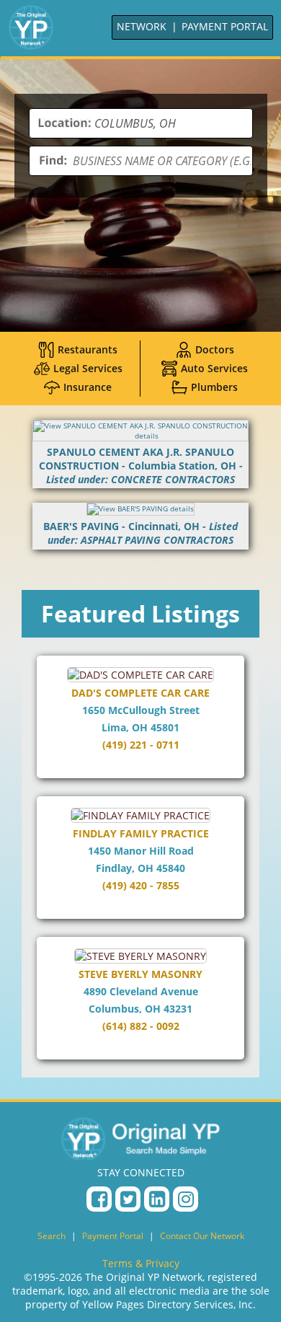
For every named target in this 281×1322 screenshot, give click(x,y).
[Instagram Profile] (185, 1199)
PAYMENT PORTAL (225, 26)
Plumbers (214, 387)
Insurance (87, 387)
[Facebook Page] (99, 1199)
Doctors (214, 349)
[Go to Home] (31, 27)
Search (51, 1236)
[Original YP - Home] (140, 1138)
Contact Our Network (202, 1236)
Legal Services (87, 368)
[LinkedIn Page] (156, 1199)
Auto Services (214, 368)
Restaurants (87, 349)
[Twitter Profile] (127, 1199)
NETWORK (141, 26)
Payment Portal (112, 1236)
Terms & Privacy (140, 1263)
